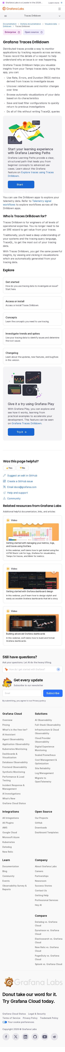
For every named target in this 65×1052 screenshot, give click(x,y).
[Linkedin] (25, 1036)
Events (6, 881)
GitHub (38, 822)
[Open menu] (60, 9)
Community (8, 876)
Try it (20, 431)
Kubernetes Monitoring (14, 749)
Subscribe (52, 693)
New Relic (7, 851)
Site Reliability (42, 768)
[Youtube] (44, 1036)
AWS (4, 827)
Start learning (20, 185)
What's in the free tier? (14, 729)
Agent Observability (13, 739)
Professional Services (46, 900)
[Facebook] (6, 1036)
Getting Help (42, 895)
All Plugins (8, 822)
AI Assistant (8, 734)
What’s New (8, 798)
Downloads (41, 827)
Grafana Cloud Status (14, 803)
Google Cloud (9, 832)
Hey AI (38, 905)
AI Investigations (11, 793)
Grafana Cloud (25, 1001)
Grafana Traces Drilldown (26, 423)
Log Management (44, 773)
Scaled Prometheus (45, 755)
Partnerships (42, 876)
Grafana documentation (30, 24)
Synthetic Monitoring (13, 772)
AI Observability (43, 720)
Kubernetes (8, 842)
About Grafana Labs (46, 866)
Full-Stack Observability (48, 725)
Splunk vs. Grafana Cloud (48, 964)
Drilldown (7, 26)
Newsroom (40, 881)
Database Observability (15, 762)
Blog (4, 871)
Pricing (6, 725)
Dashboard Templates (46, 832)
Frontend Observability (14, 767)
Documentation (9, 24)
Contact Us (41, 890)
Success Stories (43, 885)
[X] (15, 1036)
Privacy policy (39, 700)
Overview (7, 720)
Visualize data (51, 24)
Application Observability (15, 744)
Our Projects (41, 818)
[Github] (35, 1036)
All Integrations (10, 818)
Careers (39, 871)
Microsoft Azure (11, 837)
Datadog (7, 847)
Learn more (54, 3)
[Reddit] (54, 1036)
